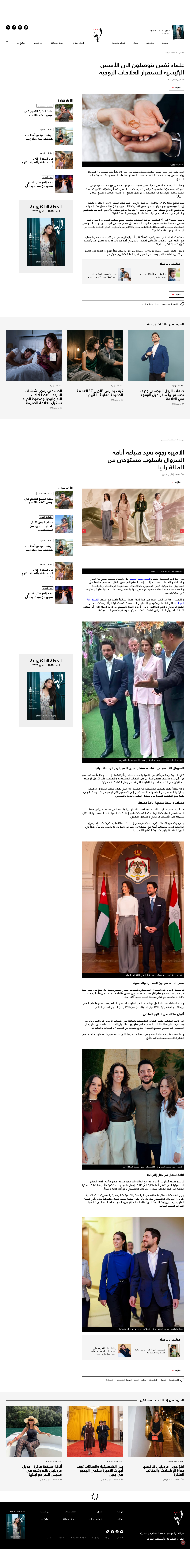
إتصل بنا (95, 1537)
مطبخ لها (21, 43)
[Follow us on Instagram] (20, 27)
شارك (178, 87)
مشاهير (150, 43)
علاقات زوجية (170, 52)
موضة (165, 43)
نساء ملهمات (118, 43)
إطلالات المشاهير (168, 439)
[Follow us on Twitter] (8, 27)
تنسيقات (109, 1380)
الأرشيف (49, 1537)
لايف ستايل (78, 43)
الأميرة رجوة (174, 1380)
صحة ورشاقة (57, 43)
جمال (135, 43)
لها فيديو (38, 43)
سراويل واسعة (140, 1380)
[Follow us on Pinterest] (26, 27)
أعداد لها (120, 1537)
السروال (163, 1380)
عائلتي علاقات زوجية (170, 304)
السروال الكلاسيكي (124, 1380)
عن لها (107, 1537)
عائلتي (181, 52)
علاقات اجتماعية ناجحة (150, 304)
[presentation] (182, 531)
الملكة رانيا (153, 1380)
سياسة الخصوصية (78, 1537)
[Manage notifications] (183, 1542)
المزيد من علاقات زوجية (165, 324)
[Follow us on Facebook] (112, 1531)
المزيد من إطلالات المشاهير (162, 1400)
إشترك (61, 1537)
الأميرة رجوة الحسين (140, 579)
